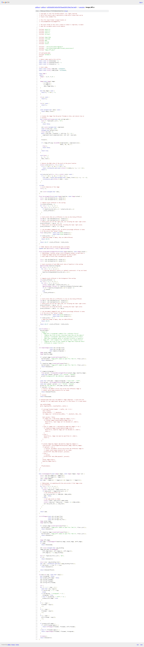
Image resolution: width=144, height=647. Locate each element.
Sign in (140, 2)
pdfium (37, 7)
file (66, 11)
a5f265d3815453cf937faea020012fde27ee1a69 (61, 7)
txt (138, 644)
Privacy (13, 644)
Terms (17, 644)
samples (82, 7)
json (141, 644)
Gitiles (9, 644)
